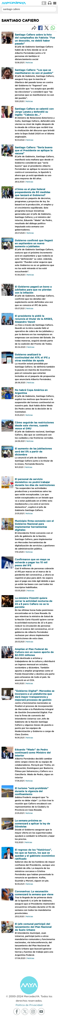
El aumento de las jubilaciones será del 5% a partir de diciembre (33, 451)
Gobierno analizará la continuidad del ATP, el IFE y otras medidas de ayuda (32, 357)
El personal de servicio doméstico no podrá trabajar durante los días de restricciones (35, 482)
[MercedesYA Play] (49, 3)
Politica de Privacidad (29, 1005)
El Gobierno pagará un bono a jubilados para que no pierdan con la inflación (33, 290)
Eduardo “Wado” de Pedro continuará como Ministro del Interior (33, 752)
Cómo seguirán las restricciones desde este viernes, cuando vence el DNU (34, 425)
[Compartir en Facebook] (40, 27)
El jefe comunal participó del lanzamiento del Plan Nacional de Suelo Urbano (33, 927)
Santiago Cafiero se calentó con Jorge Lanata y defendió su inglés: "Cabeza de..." (34, 112)
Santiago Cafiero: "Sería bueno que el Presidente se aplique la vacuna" (33, 150)
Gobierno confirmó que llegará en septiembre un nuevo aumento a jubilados (34, 243)
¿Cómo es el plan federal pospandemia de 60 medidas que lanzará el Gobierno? (32, 192)
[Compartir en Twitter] (46, 28)
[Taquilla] (44, 3)
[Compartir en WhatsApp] (53, 28)
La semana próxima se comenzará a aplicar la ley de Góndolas (32, 823)
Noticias (29, 62)
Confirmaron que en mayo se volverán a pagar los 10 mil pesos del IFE (32, 562)
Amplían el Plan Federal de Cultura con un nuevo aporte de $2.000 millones (34, 652)
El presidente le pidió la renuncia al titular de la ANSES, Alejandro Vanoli (34, 319)
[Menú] (55, 3)
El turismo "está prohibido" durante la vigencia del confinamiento (31, 791)
